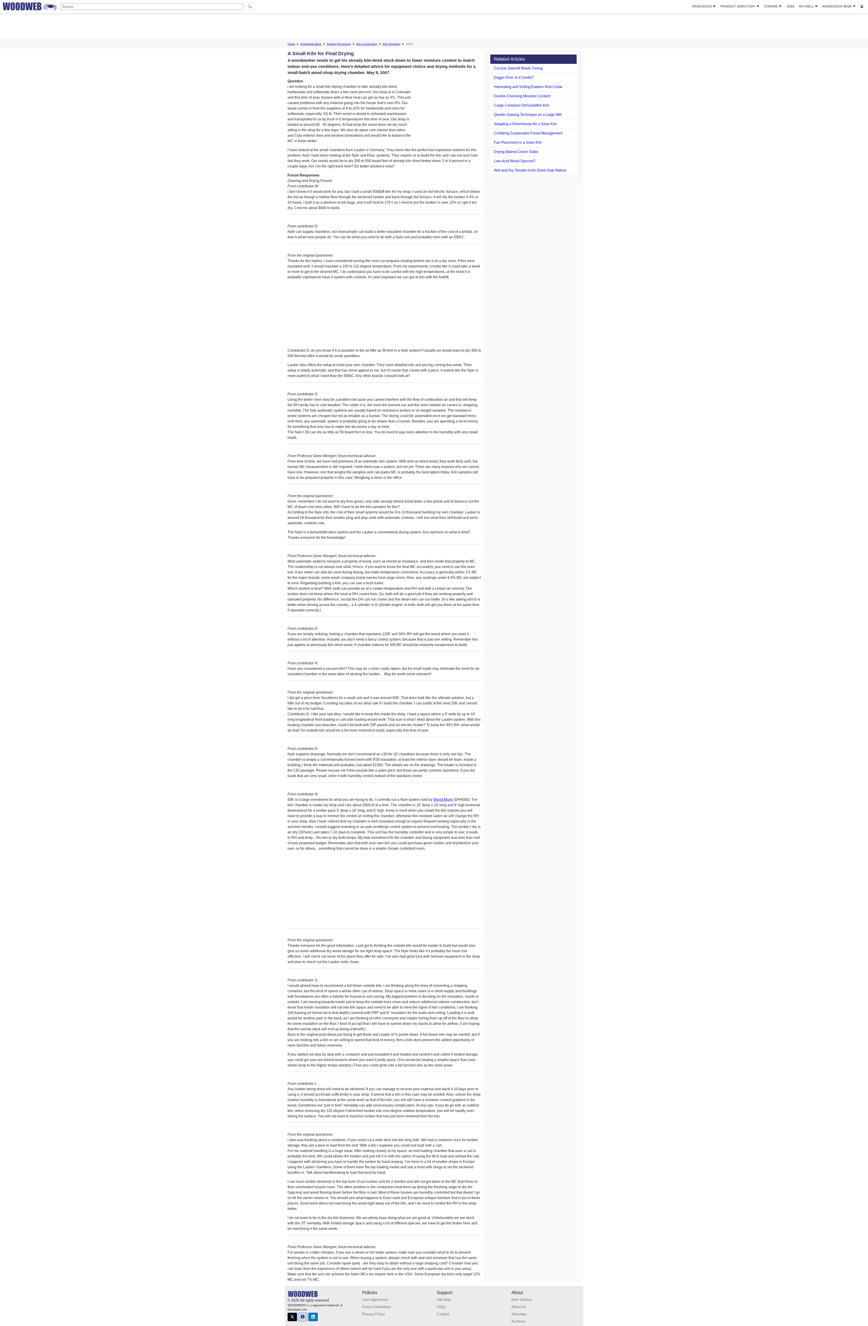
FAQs (441, 1307)
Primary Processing (339, 44)
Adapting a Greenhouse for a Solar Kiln (525, 124)
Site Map (444, 1300)
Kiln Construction (366, 44)
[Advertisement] (434, 27)
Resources (702, 6)
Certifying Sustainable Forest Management (528, 133)
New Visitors (521, 1300)
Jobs (790, 6)
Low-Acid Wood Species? (514, 161)
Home (291, 44)
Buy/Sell (807, 6)
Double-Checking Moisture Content (522, 96)
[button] (292, 1317)
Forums (771, 6)
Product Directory (738, 6)
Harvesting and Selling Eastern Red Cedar (528, 87)
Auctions (518, 1321)
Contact (443, 1314)
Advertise (518, 1314)
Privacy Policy (373, 1314)
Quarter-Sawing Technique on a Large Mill (527, 115)
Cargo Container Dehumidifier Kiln (521, 105)
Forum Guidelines (376, 1307)
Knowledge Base (837, 6)
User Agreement (375, 1300)
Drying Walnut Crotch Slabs (516, 152)
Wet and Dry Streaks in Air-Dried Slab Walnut (530, 170)
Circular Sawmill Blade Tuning (518, 68)
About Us (518, 1307)
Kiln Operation (391, 44)
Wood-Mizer (443, 799)
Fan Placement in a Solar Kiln (518, 142)
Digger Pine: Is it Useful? (514, 77)
